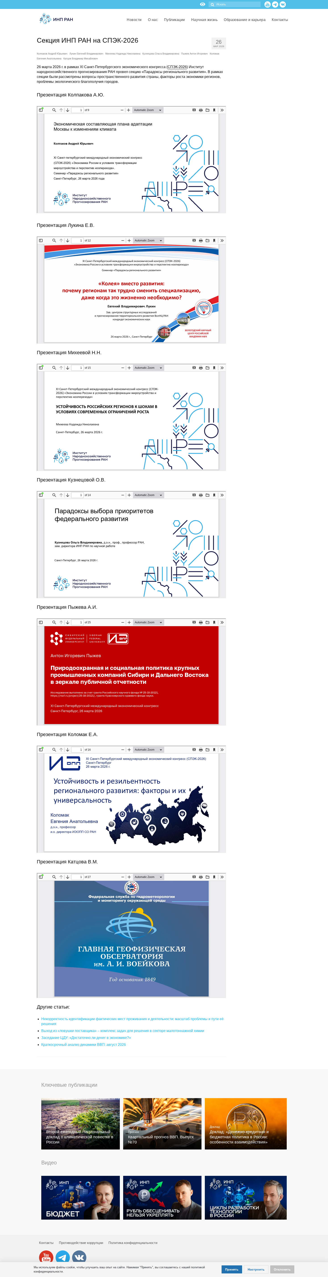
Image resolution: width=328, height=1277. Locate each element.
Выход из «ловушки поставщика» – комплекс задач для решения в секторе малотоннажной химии (122, 1031)
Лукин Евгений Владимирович (86, 53)
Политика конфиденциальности (132, 1243)
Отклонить (282, 1269)
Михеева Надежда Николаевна (122, 53)
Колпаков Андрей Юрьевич (52, 53)
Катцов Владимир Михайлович (80, 58)
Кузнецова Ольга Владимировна (160, 53)
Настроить (256, 1269)
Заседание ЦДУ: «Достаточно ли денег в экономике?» (86, 1038)
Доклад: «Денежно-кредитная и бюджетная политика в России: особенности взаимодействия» (239, 1137)
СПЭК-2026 (177, 67)
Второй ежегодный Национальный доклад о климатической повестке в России (79, 1137)
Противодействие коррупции (81, 1243)
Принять (232, 1269)
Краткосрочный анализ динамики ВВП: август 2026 (83, 1045)
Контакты (46, 1243)
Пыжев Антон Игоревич (194, 53)
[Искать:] (235, 4)
